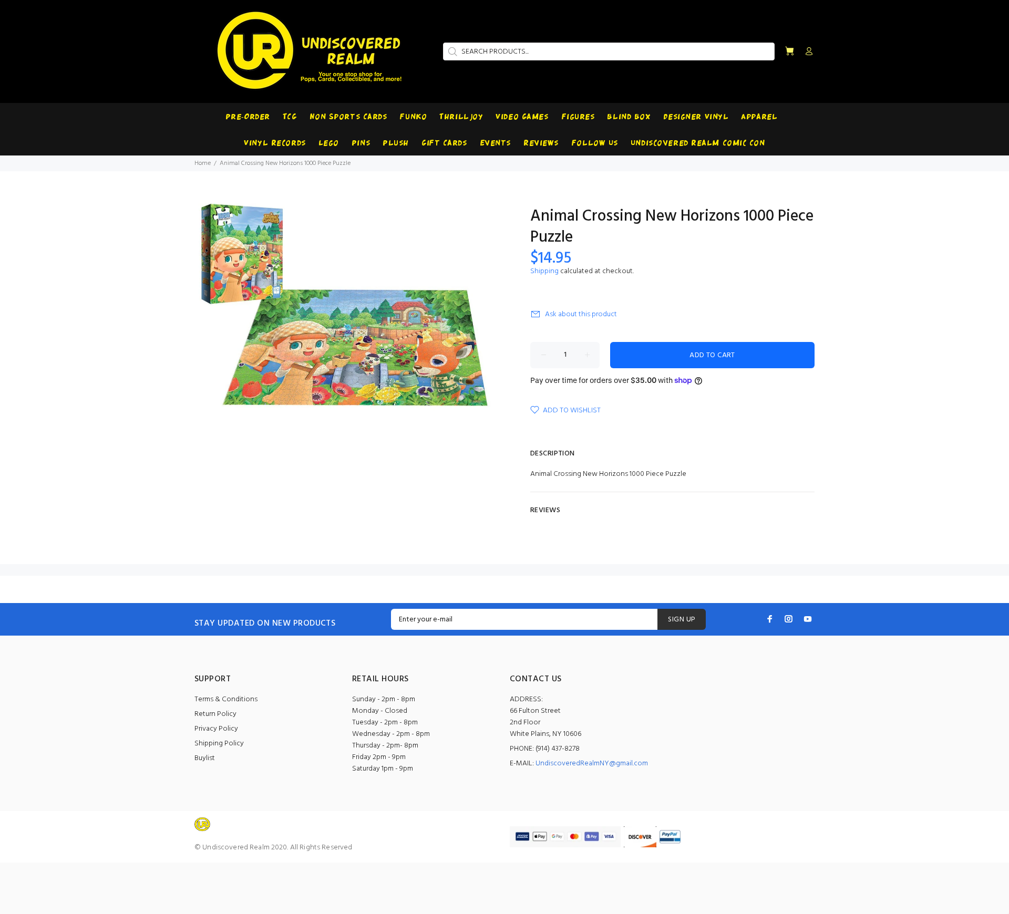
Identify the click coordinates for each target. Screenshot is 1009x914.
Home (202, 163)
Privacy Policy (216, 729)
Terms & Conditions (226, 699)
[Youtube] (808, 619)
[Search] (451, 51)
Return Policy (215, 714)
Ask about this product (581, 314)
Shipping (544, 271)
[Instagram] (789, 619)
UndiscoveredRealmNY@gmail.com (592, 763)
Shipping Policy (219, 744)
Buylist (204, 758)
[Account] (806, 52)
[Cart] (789, 51)
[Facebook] (770, 619)
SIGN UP (681, 620)
